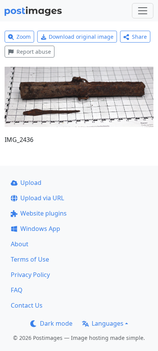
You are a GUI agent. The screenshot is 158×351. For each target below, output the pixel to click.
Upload (30, 182)
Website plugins (43, 213)
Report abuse (33, 51)
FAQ (17, 290)
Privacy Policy (30, 274)
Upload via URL (42, 198)
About (19, 244)
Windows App (40, 228)
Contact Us (27, 305)
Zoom (23, 36)
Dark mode (56, 323)
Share (139, 36)
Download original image (81, 36)
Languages (107, 323)
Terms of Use (30, 259)
